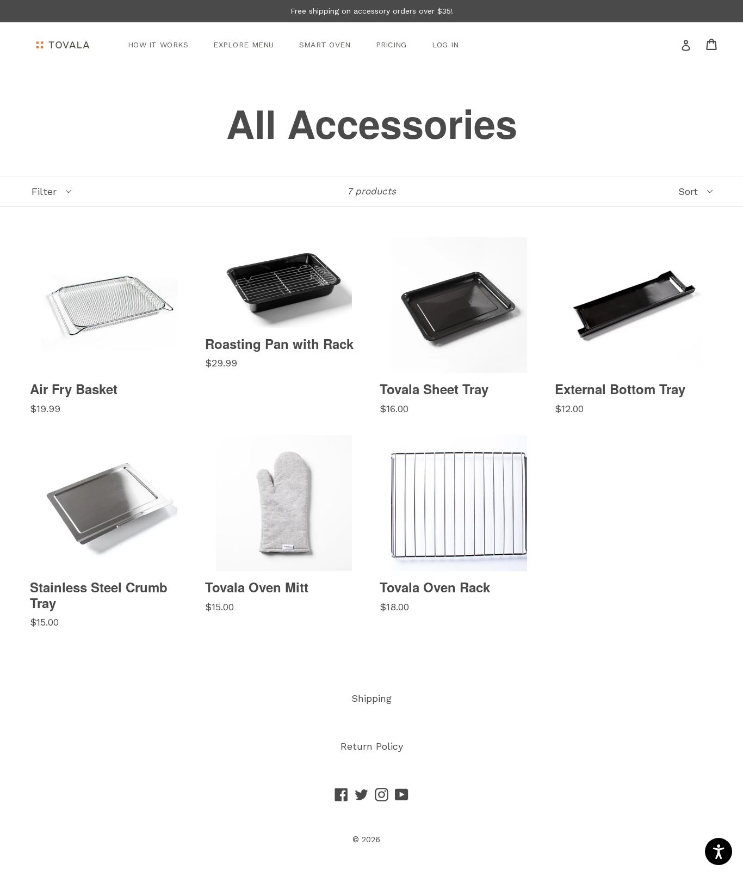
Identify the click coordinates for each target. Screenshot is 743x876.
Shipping (371, 698)
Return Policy (371, 746)
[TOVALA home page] (62, 45)
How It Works (158, 44)
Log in (445, 44)
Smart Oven (325, 44)
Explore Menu (243, 44)
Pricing (391, 44)
